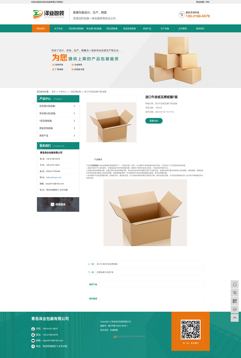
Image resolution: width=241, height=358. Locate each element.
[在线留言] (235, 309)
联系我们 (200, 28)
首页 (54, 91)
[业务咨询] (235, 284)
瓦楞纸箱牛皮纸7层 (105, 272)
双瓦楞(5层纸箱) (76, 28)
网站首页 (41, 28)
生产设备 (165, 28)
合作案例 (182, 28)
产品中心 (63, 91)
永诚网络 (114, 329)
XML (208, 1)
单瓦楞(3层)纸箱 (94, 28)
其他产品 (147, 28)
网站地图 (200, 1)
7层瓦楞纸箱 (111, 28)
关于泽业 (58, 28)
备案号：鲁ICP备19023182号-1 (114, 325)
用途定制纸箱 (129, 28)
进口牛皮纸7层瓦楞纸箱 (107, 263)
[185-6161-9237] (235, 293)
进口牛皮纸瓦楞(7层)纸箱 (95, 91)
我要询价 (154, 120)
